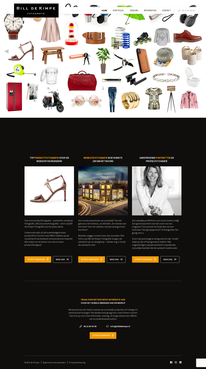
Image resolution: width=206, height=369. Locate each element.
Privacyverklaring (77, 362)
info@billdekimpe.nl (120, 326)
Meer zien (60, 259)
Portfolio (118, 10)
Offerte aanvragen (36, 259)
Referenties (150, 10)
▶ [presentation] (199, 51)
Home (104, 10)
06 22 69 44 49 (89, 326)
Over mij (134, 10)
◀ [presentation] (6, 51)
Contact (166, 10)
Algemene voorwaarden (54, 362)
